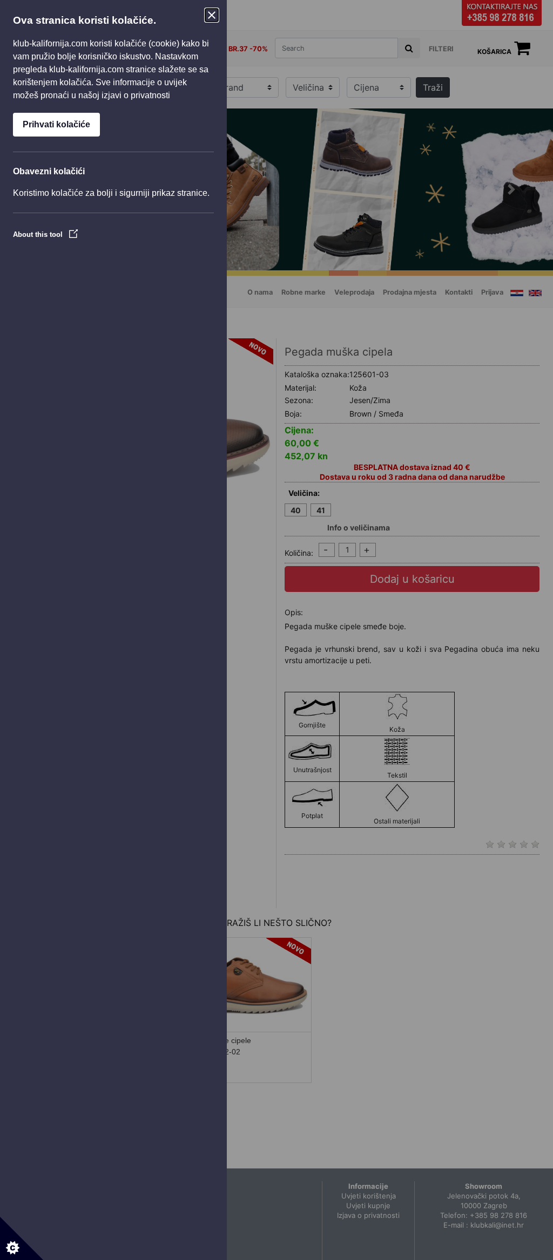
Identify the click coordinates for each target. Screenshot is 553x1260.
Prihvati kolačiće (56, 124)
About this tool (39, 234)
